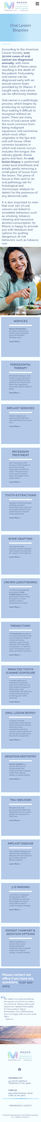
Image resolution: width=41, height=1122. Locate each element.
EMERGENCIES (15, 1106)
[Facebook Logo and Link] (19, 1069)
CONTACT (27, 1106)
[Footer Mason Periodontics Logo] (20, 1056)
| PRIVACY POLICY (21, 1117)
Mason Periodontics (17, 7)
